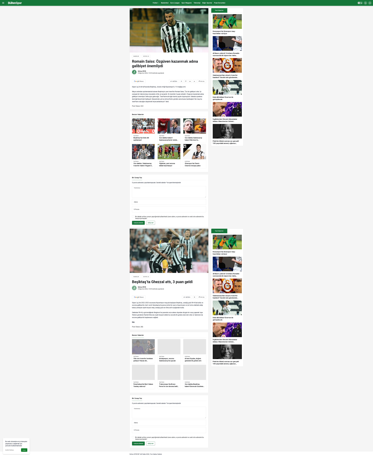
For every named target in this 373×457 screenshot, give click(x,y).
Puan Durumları (219, 3)
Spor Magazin (186, 3)
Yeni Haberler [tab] (219, 10)
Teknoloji (197, 3)
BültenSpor (15, 3)
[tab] (235, 10)
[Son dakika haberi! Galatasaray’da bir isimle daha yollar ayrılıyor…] (169, 130)
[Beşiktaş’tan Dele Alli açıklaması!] (143, 130)
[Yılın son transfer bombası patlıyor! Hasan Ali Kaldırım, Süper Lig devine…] (143, 351)
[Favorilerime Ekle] (181, 81)
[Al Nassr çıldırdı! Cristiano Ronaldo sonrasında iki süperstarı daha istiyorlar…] (227, 46)
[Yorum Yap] (185, 81)
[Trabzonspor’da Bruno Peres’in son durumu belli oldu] (169, 377)
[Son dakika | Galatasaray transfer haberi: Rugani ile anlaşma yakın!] (143, 156)
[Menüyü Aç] (3, 3)
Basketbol (164, 3)
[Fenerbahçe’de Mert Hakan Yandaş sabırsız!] (143, 377)
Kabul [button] (24, 450)
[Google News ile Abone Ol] (139, 81)
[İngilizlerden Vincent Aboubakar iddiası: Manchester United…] (227, 112)
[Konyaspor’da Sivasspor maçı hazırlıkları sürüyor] (227, 24)
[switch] (360, 3)
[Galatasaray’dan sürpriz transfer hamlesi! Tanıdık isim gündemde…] (227, 68)
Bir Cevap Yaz (137, 178)
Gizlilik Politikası (9, 450)
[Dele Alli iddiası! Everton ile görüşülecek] (227, 90)
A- (194, 81)
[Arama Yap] (365, 3)
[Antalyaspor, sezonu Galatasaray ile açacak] (169, 351)
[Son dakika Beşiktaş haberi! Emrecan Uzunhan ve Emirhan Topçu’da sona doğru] (194, 377)
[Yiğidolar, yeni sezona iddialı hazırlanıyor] (169, 156)
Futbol (155, 3)
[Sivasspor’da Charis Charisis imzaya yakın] (194, 156)
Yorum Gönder (138, 223)
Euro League (175, 3)
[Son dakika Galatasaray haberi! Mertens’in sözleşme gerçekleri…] (194, 130)
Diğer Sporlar (207, 3)
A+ (190, 81)
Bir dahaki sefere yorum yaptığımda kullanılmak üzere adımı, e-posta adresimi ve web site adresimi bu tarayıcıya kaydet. (169, 217)
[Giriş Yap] (370, 3)
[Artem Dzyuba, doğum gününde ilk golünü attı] (194, 351)
